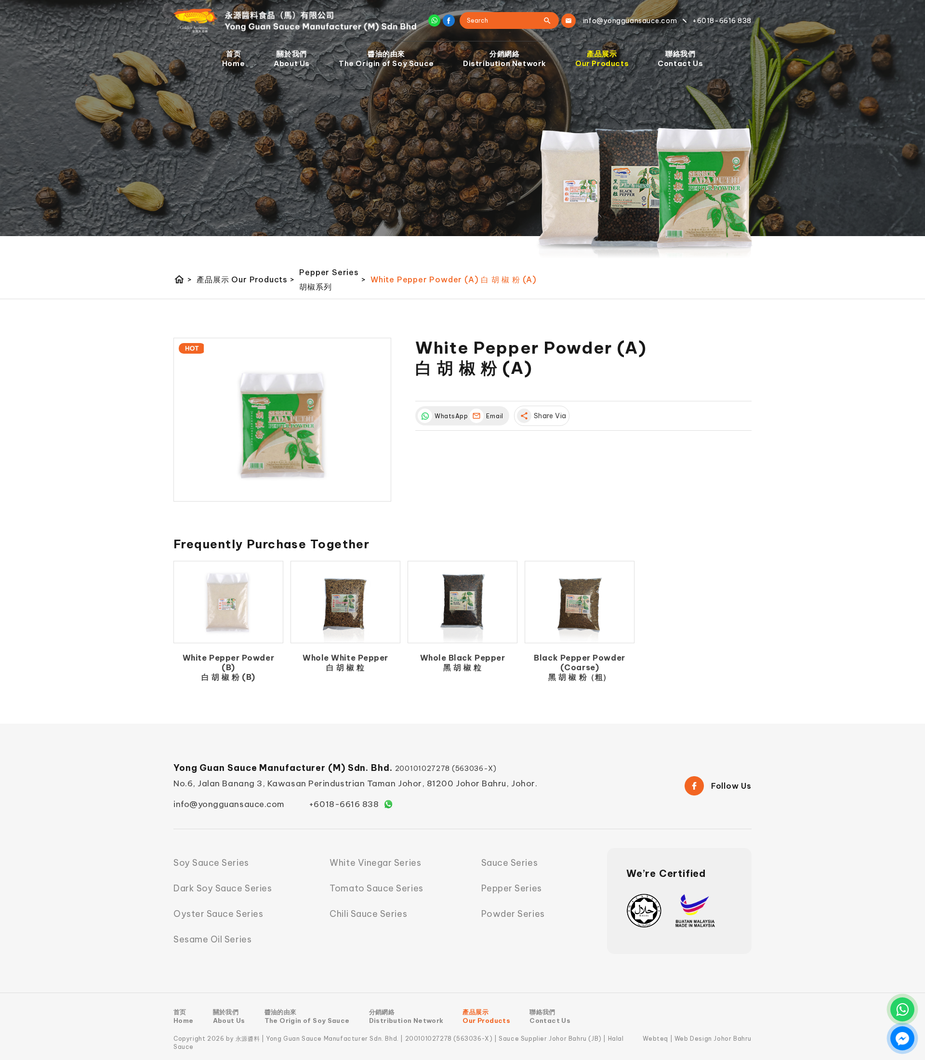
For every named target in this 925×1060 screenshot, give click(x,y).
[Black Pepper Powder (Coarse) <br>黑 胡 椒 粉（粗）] (579, 602)
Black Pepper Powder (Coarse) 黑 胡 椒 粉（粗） (579, 667)
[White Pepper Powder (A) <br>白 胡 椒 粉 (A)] (282, 419)
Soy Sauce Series (211, 862)
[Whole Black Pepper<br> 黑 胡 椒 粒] (462, 602)
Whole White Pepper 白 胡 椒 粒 (345, 662)
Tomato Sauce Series (376, 888)
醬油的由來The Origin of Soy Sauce (386, 58)
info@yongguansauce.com (229, 804)
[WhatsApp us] (902, 1009)
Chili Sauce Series (368, 913)
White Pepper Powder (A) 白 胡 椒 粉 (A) (453, 279)
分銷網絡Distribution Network (504, 58)
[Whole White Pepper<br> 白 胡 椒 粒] (345, 602)
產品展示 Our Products (245, 279)
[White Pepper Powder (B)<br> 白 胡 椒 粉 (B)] (228, 602)
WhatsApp (449, 416)
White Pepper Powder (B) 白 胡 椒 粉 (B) (228, 667)
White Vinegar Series (375, 862)
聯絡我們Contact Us (680, 58)
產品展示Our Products (602, 58)
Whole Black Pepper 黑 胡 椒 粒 (462, 662)
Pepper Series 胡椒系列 (332, 279)
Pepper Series (511, 888)
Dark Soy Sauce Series (222, 888)
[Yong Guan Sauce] (295, 21)
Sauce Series (509, 862)
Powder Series (513, 913)
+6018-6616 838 (344, 804)
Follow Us (731, 786)
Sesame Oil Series (212, 939)
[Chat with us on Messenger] (902, 1038)
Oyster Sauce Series (218, 913)
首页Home (233, 58)
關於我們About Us (292, 58)
